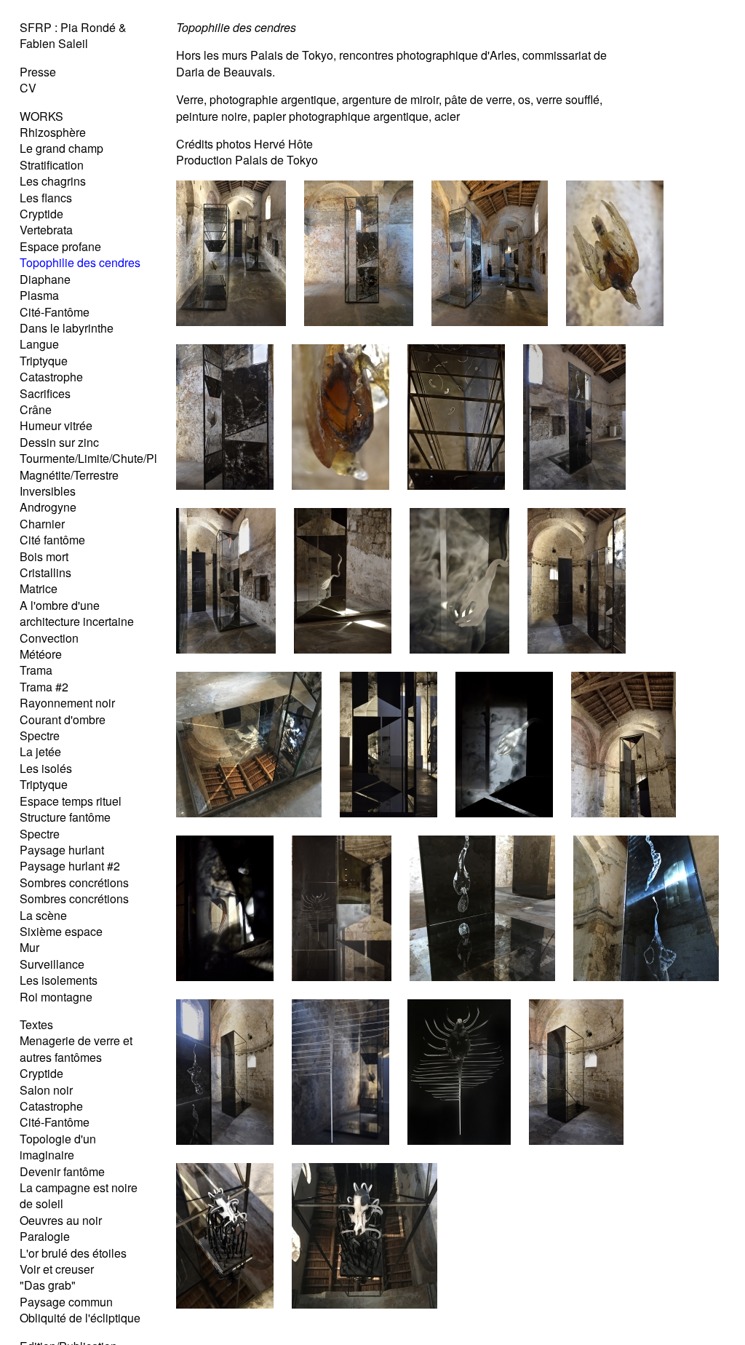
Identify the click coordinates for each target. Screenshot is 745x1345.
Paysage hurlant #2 (70, 865)
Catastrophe (51, 376)
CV (28, 87)
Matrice (38, 588)
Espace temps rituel (70, 801)
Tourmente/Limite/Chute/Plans (98, 458)
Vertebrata (46, 229)
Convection (49, 638)
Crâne (36, 409)
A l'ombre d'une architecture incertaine (77, 613)
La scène (43, 915)
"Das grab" (48, 1285)
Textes (36, 1024)
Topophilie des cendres (80, 262)
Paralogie (45, 1236)
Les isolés (46, 768)
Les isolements (58, 980)
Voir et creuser (57, 1269)
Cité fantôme (52, 539)
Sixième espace (61, 931)
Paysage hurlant (62, 849)
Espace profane (60, 246)
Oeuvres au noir (61, 1220)
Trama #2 (44, 686)
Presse (38, 71)
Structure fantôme (65, 817)
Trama (36, 670)
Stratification (52, 164)
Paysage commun (66, 1301)
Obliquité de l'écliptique (80, 1317)
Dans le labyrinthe (66, 328)
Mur (29, 947)
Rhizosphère (53, 132)
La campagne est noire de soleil (79, 1195)
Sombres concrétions (74, 882)
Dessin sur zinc (59, 442)
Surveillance (52, 964)
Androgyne (48, 507)
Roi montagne (56, 996)
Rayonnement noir (67, 702)
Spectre (40, 735)
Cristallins (45, 572)
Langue (39, 344)
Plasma (39, 295)
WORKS (41, 116)
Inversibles (48, 491)
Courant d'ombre (62, 719)
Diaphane (45, 279)
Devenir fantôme (62, 1171)
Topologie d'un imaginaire (58, 1146)
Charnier (42, 523)
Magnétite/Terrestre (69, 475)
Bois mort (44, 556)
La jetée (40, 751)
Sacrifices (45, 393)
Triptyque (44, 360)
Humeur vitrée (56, 425)
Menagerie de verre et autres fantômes (76, 1048)
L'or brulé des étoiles (73, 1253)
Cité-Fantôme (54, 311)
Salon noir (46, 1090)
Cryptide (41, 213)
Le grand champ (61, 148)
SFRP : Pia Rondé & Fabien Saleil (73, 35)
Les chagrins (53, 180)
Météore (41, 654)
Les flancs (46, 197)
